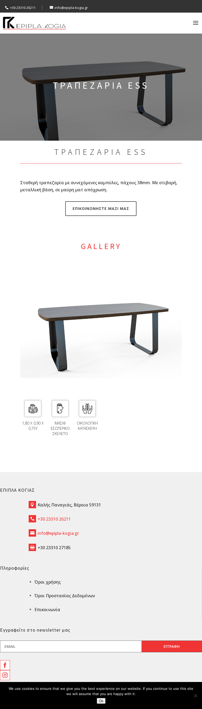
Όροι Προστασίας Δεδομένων (64, 596)
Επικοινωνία (47, 609)
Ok (101, 701)
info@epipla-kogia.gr (58, 533)
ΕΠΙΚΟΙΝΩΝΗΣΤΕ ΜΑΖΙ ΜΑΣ (101, 208)
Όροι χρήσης (47, 582)
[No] (195, 695)
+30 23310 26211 (23, 7)
